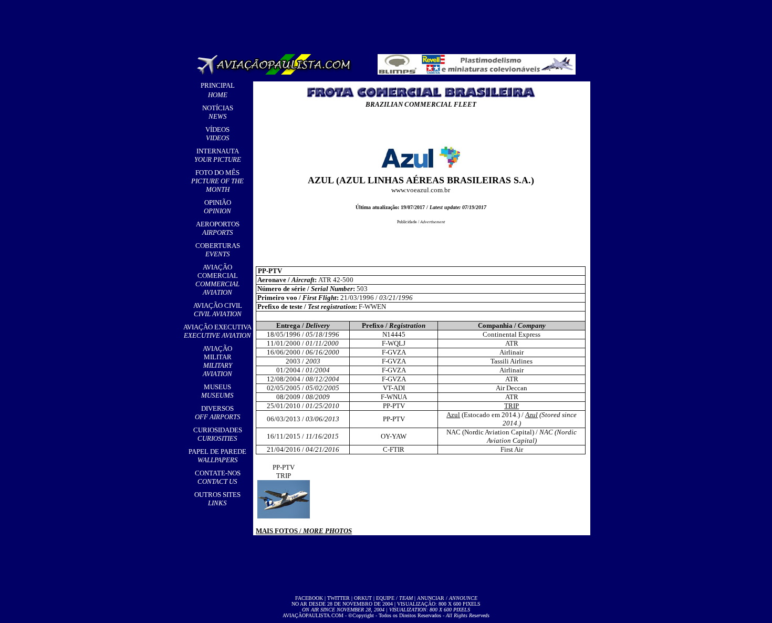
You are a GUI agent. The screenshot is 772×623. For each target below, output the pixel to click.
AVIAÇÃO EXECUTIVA (217, 331)
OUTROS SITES (217, 499)
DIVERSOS (218, 412)
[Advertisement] (388, 23)
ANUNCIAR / (447, 598)
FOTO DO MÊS (217, 181)
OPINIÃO (217, 207)
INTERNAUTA (217, 155)
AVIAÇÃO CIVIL (217, 310)
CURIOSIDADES (217, 434)
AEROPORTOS (217, 228)
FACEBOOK (309, 598)
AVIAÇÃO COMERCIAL (217, 279)
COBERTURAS (217, 250)
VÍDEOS (217, 134)
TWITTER (338, 598)
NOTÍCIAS (217, 112)
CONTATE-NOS (218, 477)
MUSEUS (217, 391)
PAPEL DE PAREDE (217, 456)
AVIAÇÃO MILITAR (217, 361)
